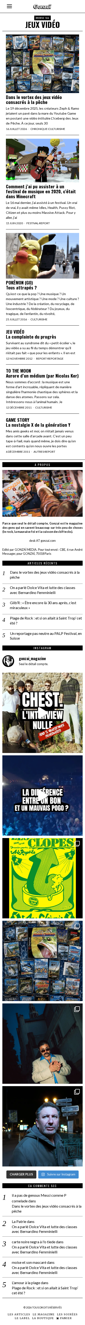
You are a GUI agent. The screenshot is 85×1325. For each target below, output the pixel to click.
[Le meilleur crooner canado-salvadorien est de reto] (42, 1043)
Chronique (38, 129)
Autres (39, 451)
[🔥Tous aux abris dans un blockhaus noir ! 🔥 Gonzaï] (42, 878)
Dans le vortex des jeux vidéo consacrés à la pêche (34, 99)
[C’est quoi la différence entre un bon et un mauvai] (42, 795)
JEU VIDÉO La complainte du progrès (31, 334)
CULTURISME (56, 129)
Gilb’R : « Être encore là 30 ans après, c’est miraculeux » (43, 605)
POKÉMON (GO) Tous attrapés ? (21, 285)
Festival (32, 223)
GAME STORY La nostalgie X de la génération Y (38, 422)
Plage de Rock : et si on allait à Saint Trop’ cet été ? (46, 620)
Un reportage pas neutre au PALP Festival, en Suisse (46, 636)
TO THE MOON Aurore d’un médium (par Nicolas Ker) (42, 373)
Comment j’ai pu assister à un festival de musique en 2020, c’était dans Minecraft (41, 191)
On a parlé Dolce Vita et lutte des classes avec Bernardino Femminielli (42, 590)
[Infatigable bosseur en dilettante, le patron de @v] (42, 1126)
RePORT (44, 223)
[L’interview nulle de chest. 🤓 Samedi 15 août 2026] (42, 713)
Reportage (55, 358)
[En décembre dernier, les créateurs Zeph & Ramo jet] (42, 961)
